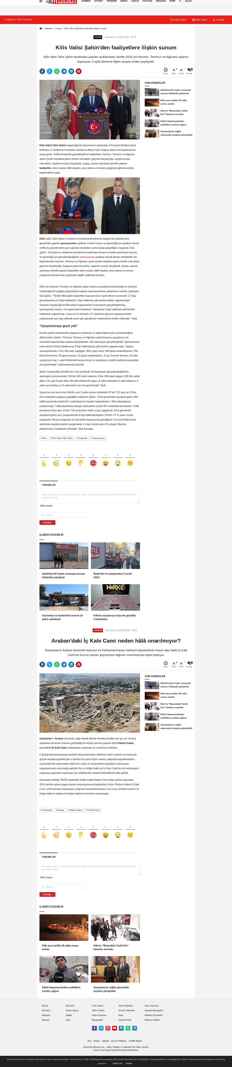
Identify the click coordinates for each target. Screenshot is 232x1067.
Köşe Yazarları (99, 1015)
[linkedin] (71, 71)
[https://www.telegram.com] (134, 1028)
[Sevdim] (68, 457)
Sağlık (69, 1015)
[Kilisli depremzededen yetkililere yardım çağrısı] (63, 969)
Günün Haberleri (126, 1010)
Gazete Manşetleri (154, 1010)
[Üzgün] (130, 457)
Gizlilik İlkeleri (135, 1041)
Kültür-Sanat (72, 1010)
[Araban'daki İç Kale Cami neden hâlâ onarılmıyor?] (89, 703)
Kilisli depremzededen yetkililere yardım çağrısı (61, 989)
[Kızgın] (93, 457)
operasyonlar (87, 257)
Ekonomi (70, 1006)
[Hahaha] (105, 457)
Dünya (45, 1006)
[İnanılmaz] (117, 457)
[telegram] (64, 71)
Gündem (46, 1010)
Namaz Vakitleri (152, 1020)
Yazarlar (220, 19)
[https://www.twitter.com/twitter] (101, 1028)
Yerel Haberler (125, 1006)
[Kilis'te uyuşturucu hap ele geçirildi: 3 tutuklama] (115, 597)
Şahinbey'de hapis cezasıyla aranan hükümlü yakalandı (63, 575)
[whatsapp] (57, 71)
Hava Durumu (152, 1006)
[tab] (48, 485)
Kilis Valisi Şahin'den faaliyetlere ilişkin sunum (85, 28)
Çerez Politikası (119, 1041)
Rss (90, 1041)
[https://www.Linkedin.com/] (121, 1028)
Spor (68, 1020)
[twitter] (49, 71)
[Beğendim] (44, 457)
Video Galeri (179, 19)
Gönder (47, 522)
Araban (110, 784)
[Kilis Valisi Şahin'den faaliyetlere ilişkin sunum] (89, 109)
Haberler (48, 28)
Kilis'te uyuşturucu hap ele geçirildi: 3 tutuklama (114, 617)
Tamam (128, 1063)
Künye (97, 1041)
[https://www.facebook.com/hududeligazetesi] (94, 1028)
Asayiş (58, 28)
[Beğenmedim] (81, 457)
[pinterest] (78, 71)
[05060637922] (127, 1028)
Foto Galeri (201, 19)
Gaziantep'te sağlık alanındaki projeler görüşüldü (111, 989)
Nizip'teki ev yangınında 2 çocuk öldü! (112, 575)
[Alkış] (56, 457)
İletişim (105, 1041)
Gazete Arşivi (124, 1020)
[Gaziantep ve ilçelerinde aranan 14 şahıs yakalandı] (63, 597)
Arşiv (120, 1015)
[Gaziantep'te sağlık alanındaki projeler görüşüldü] (115, 969)
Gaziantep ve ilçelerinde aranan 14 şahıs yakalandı (62, 617)
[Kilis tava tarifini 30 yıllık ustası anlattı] (63, 927)
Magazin (46, 1015)
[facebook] (42, 71)
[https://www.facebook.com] (114, 1028)
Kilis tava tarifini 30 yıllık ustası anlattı (60, 947)
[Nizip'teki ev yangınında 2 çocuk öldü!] (115, 555)
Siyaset (45, 1020)
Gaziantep (112, 789)
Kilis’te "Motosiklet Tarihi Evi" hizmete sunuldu (111, 947)
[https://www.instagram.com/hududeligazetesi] (107, 1028)
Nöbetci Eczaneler (154, 1015)
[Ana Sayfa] (40, 28)
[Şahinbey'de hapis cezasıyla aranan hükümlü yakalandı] (63, 555)
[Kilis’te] (115, 927)
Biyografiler (97, 1020)
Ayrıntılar (117, 1063)
